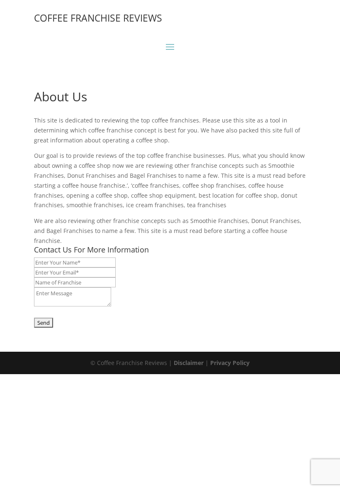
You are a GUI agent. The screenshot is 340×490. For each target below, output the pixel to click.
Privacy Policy (230, 363)
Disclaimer (189, 363)
